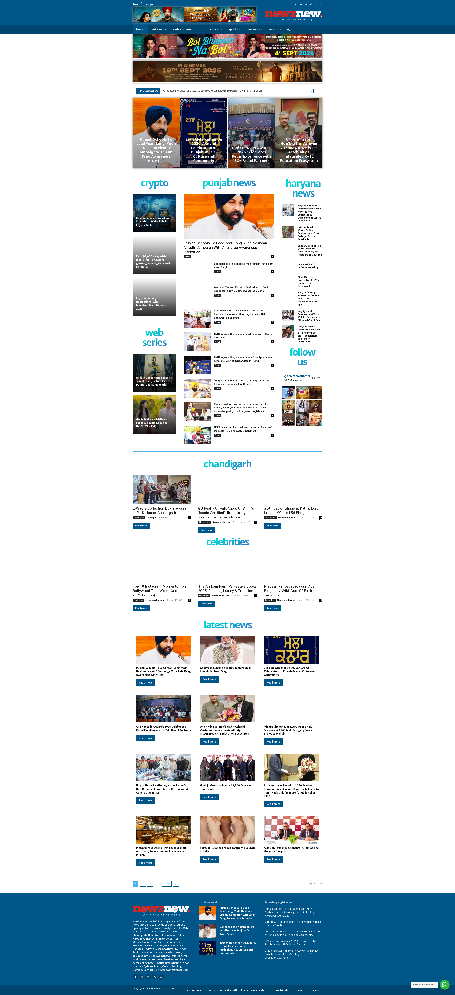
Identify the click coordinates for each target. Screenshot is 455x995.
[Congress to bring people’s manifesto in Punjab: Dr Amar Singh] (197, 271)
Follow (316, 377)
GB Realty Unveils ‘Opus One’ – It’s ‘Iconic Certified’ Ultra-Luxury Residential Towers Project (226, 512)
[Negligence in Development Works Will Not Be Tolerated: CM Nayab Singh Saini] (288, 316)
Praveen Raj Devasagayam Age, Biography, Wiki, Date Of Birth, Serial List (289, 590)
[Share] (310, 4)
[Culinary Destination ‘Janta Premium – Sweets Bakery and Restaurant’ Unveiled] (288, 250)
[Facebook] (291, 4)
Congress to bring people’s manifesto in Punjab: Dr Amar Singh (225, 669)
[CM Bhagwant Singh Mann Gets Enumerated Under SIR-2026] (197, 341)
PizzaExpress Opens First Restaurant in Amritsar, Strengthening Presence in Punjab (161, 851)
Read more (141, 525)
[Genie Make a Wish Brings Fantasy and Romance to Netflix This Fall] (154, 414)
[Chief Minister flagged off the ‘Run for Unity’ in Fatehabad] (288, 282)
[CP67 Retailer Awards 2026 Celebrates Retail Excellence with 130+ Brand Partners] (251, 133)
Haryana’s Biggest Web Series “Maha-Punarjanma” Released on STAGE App (308, 298)
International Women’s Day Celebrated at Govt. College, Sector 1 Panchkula (309, 233)
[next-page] (176, 884)
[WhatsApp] (320, 4)
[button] (288, 29)
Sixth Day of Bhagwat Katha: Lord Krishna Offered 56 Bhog (291, 510)
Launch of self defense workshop (308, 266)
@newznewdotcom (297, 376)
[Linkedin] (301, 4)
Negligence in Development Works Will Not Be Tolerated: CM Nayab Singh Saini (310, 315)
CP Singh (151, 517)
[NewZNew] (293, 16)
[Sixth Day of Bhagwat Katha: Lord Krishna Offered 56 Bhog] (293, 489)
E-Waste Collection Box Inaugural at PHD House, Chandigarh (160, 510)
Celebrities (138, 600)
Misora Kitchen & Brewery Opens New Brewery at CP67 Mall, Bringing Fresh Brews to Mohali (288, 730)
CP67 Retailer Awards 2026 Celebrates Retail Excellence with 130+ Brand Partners (291, 943)
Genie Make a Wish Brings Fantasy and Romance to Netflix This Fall (152, 423)
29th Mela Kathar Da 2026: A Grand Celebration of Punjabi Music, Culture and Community (290, 671)
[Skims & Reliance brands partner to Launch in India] (227, 830)
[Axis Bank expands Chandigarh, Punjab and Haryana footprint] (291, 830)
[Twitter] (315, 4)
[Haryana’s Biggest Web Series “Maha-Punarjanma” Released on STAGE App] (288, 297)
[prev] (311, 91)
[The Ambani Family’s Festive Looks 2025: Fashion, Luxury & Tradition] (227, 567)
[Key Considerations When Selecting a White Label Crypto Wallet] (154, 213)
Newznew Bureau (221, 522)
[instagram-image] (288, 392)
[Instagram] (296, 4)
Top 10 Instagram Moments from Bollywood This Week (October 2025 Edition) (160, 590)
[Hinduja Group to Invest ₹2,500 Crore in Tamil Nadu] (227, 767)
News (187, 257)
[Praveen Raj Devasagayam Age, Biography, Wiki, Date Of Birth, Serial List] (293, 567)
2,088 (166, 883)
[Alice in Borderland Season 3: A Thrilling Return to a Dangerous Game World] (154, 373)
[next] (317, 91)
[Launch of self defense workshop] (288, 266)
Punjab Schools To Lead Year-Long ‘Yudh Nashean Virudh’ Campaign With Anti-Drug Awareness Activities (225, 247)
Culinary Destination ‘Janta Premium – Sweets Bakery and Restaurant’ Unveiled (310, 250)
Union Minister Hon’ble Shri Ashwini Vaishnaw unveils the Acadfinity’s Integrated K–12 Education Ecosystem (229, 90)
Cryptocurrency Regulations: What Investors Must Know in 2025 (151, 303)
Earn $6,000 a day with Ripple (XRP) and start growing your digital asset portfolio (153, 261)
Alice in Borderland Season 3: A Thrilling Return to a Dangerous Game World (153, 381)
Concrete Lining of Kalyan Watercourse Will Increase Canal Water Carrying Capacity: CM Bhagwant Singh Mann (239, 314)
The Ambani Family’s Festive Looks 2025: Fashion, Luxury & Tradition (227, 588)
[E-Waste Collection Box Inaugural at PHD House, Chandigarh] (162, 489)
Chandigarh (139, 517)
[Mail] (305, 4)
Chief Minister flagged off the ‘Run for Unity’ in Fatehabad (309, 281)
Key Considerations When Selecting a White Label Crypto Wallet (152, 222)
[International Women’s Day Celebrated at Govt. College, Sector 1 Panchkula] (288, 232)
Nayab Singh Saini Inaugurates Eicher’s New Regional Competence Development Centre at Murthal (162, 789)
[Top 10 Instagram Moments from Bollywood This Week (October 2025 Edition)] (162, 567)
